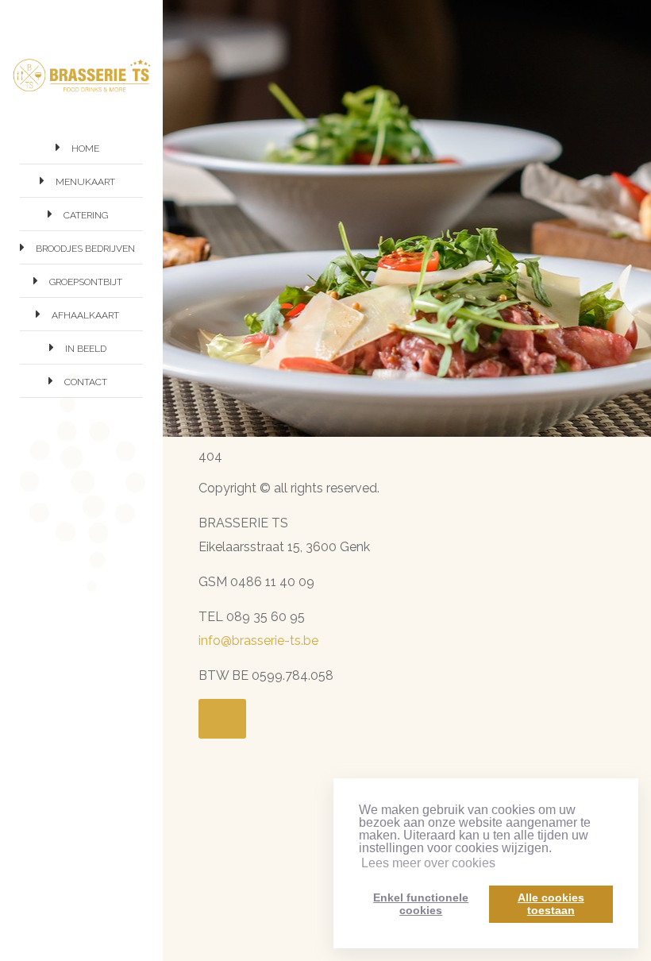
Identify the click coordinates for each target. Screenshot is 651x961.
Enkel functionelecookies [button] (420, 904)
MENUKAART (85, 181)
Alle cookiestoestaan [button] (551, 904)
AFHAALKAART (85, 315)
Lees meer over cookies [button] (428, 863)
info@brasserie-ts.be (258, 640)
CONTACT (85, 382)
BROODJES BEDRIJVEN (85, 248)
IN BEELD (85, 348)
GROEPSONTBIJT (85, 282)
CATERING (86, 215)
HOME (85, 148)
